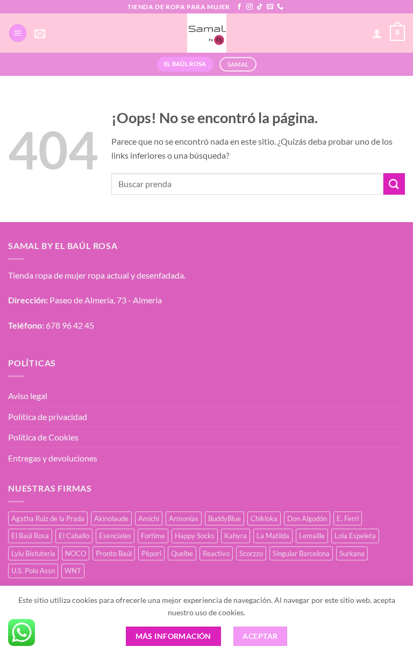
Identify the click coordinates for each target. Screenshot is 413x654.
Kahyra (235, 535)
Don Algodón (307, 518)
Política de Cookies (43, 437)
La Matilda (273, 535)
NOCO (75, 553)
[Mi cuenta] (377, 33)
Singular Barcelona (301, 553)
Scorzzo (251, 553)
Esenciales (115, 535)
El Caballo (74, 535)
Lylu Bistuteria (33, 553)
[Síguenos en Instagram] (249, 7)
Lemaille (312, 535)
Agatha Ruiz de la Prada (47, 518)
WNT (73, 570)
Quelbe (182, 553)
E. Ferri (348, 518)
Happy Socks (195, 535)
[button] (17, 33)
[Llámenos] (280, 7)
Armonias (183, 518)
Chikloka (264, 518)
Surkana (352, 553)
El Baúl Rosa (30, 535)
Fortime (153, 535)
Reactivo (216, 553)
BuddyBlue (224, 518)
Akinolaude (111, 518)
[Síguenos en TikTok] (260, 7)
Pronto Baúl (114, 553)
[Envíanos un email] (270, 7)
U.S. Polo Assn (33, 570)
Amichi (148, 518)
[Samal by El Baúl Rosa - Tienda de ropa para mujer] (207, 33)
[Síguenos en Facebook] (239, 7)
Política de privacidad (47, 416)
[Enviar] (394, 183)
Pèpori (151, 553)
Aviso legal (27, 395)
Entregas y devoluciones (52, 458)
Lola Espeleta (355, 535)
